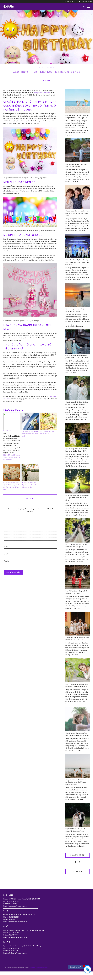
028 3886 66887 (87, 1)
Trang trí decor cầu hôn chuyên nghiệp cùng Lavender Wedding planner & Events (75, 782)
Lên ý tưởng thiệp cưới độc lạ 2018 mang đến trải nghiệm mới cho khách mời (11, 486)
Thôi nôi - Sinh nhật (46, 68)
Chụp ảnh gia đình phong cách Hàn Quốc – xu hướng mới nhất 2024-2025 (76, 213)
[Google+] (80, 862)
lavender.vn (7, 431)
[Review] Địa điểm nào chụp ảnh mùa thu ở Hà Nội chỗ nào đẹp (29, 485)
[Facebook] (75, 862)
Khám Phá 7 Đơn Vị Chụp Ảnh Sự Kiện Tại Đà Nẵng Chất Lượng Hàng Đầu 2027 (77, 262)
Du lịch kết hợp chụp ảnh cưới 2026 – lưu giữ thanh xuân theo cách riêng (77, 497)
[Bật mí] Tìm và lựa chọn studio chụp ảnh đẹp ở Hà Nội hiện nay (11, 457)
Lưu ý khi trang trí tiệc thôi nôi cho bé (47, 433)
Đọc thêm (68, 135)
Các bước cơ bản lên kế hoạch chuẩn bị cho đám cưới (30, 434)
